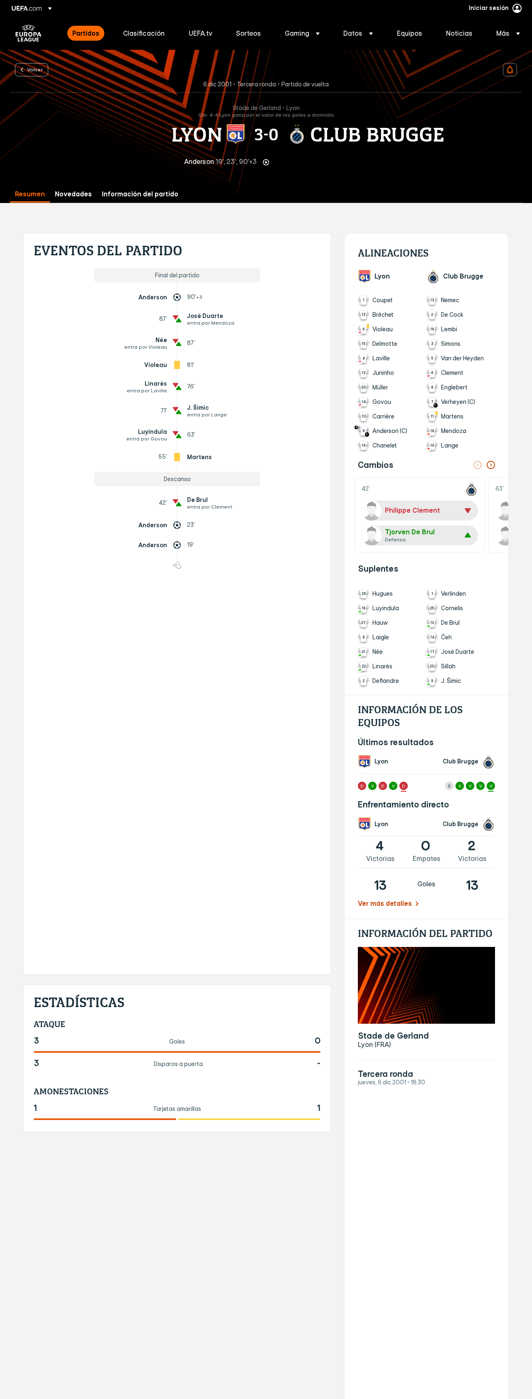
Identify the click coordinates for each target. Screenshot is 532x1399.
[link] (86, 33)
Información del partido (140, 194)
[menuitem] (87, 33)
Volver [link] (35, 69)
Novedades (73, 194)
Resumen (30, 194)
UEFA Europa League (28, 33)
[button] (302, 33)
